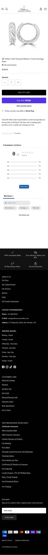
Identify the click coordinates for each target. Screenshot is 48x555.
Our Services (6, 289)
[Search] (7, 9)
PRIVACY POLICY (7, 540)
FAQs (4, 297)
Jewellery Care (7, 389)
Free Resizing (6, 443)
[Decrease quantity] (4, 82)
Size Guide (5, 393)
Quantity (5, 77)
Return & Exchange (8, 380)
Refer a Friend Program (10, 477)
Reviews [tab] (9, 196)
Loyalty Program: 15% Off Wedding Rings (16, 473)
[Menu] (2, 9)
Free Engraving (7, 469)
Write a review (24, 186)
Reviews (4, 293)
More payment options (24, 106)
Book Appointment (8, 406)
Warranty (5, 385)
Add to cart (24, 92)
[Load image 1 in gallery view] (24, 33)
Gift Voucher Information (10, 301)
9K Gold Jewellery (10, 65)
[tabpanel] (24, 220)
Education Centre (7, 402)
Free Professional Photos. (10, 481)
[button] (24, 162)
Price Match (6, 447)
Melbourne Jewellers (11, 547)
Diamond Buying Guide (10, 397)
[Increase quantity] (18, 82)
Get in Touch (6, 410)
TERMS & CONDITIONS (22, 540)
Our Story (5, 280)
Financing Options (8, 456)
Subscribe (9, 517)
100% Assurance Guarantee (11, 435)
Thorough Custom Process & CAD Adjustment (17, 452)
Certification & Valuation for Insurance (15, 464)
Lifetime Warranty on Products (12, 439)
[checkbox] (36, 208)
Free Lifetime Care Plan (10, 460)
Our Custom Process (8, 284)
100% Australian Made (9, 431)
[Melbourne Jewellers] (24, 9)
